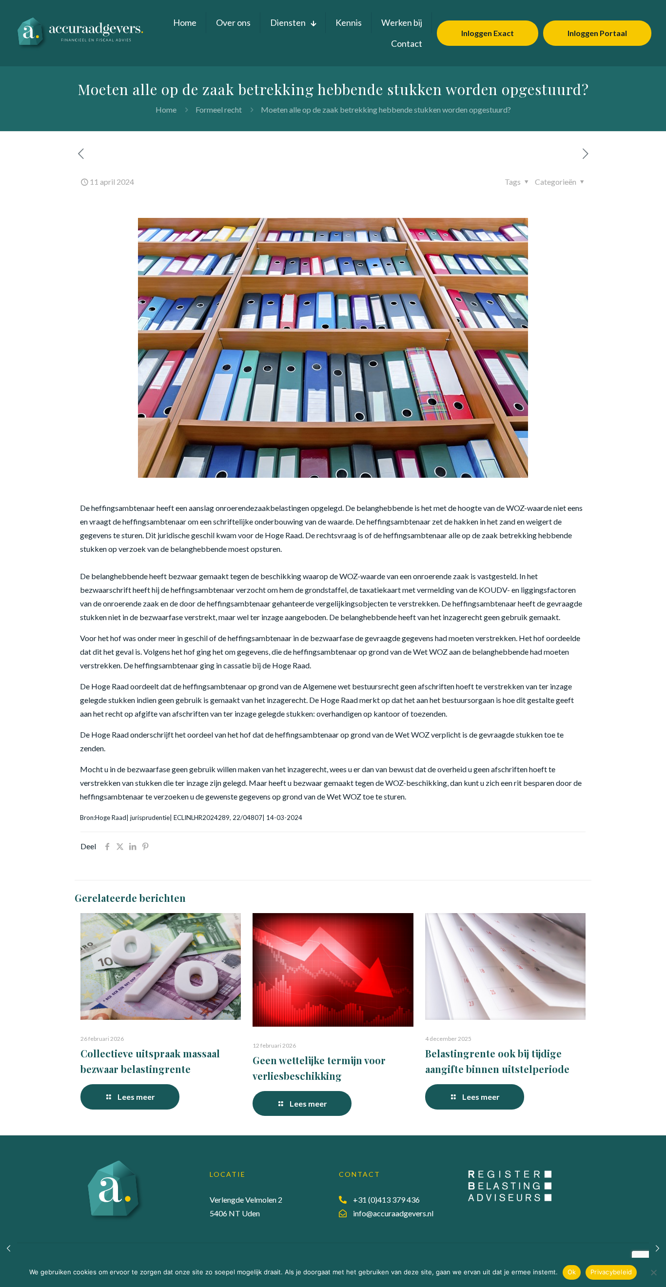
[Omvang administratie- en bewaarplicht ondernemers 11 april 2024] (657, 1248)
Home (166, 109)
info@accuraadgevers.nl (393, 1213)
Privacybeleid (611, 1272)
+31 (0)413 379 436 (386, 1199)
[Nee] (654, 1272)
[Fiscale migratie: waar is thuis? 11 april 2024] (8, 1248)
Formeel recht (219, 109)
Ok (572, 1272)
